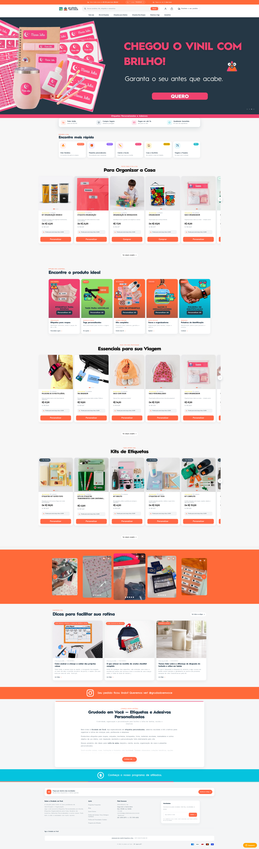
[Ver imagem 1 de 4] (54, 387)
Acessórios (167, 15)
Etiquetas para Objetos (120, 15)
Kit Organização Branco (52, 215)
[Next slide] (204, 576)
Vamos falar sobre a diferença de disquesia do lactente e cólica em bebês (179, 665)
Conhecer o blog (205, 792)
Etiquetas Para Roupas (138, 15)
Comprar (127, 239)
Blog (90, 808)
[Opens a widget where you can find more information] (250, 845)
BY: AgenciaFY (138, 844)
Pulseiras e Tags (155, 15)
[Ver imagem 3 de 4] (56, 387)
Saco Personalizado (157, 393)
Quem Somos (92, 811)
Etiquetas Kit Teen (156, 496)
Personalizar (55, 239)
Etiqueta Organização (86, 215)
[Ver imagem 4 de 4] (93, 387)
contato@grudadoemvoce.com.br (128, 813)
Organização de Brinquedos (125, 215)
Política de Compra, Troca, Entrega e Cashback (100, 815)
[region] (129, 65)
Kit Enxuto (117, 496)
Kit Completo (190, 496)
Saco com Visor (119, 393)
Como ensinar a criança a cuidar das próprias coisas (75, 665)
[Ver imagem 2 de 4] (55, 387)
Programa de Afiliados (95, 823)
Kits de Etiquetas (104, 15)
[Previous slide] (55, 576)
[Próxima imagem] (70, 194)
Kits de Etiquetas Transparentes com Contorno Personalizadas (90, 497)
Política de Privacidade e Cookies (98, 819)
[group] (129, 65)
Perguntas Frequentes (95, 805)
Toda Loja (91, 15)
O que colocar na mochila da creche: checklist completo (127, 665)
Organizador (154, 215)
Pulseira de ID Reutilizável (53, 393)
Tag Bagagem (82, 393)
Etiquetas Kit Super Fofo (52, 496)
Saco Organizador (192, 215)
